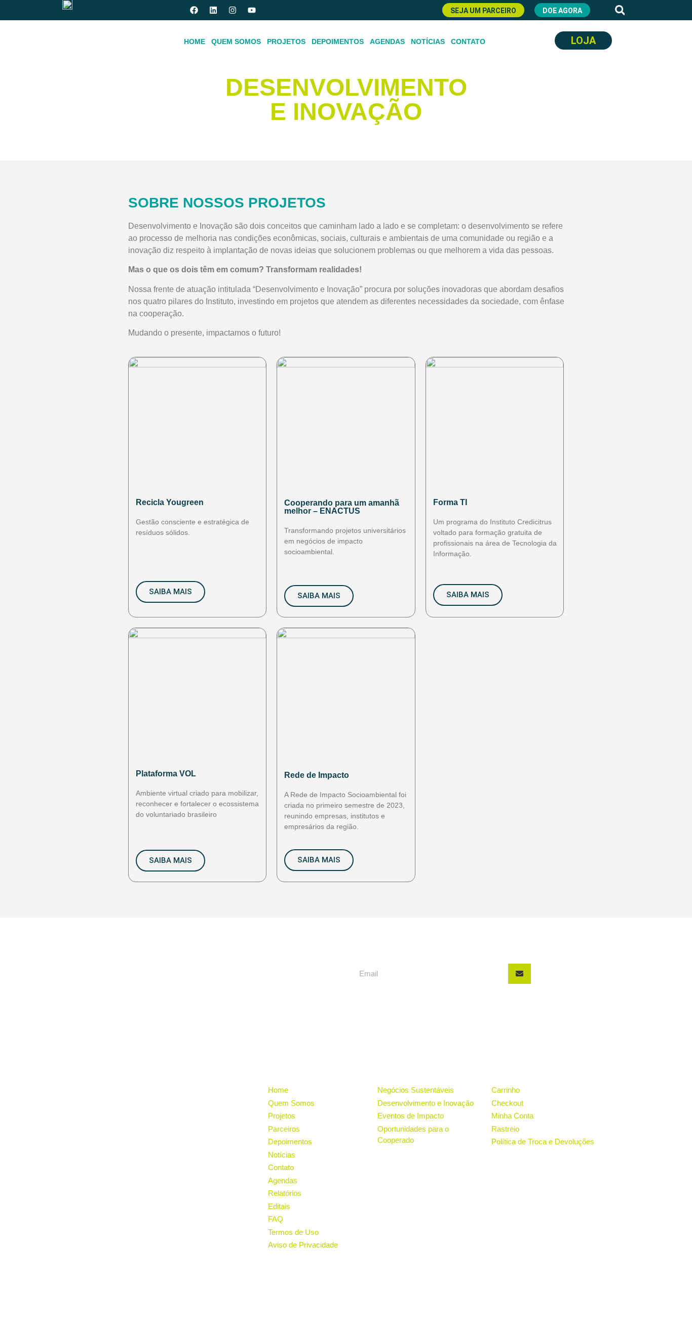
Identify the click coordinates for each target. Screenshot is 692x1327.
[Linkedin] (213, 10)
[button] (620, 10)
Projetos (286, 41)
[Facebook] (194, 10)
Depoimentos (338, 41)
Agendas (387, 41)
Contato (468, 41)
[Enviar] (519, 974)
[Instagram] (232, 10)
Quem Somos (236, 41)
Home (194, 41)
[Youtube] (252, 10)
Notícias (428, 41)
